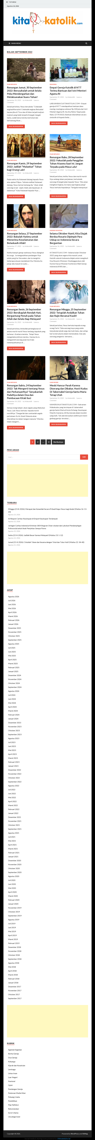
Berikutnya (58, 442)
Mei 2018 (12, 967)
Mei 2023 (12, 750)
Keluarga (11, 1061)
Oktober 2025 (14, 636)
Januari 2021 (13, 856)
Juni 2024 (12, 699)
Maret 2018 (13, 975)
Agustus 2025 (13, 644)
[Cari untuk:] (47, 457)
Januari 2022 (13, 813)
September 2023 (14, 734)
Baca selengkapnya (16, 126)
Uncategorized (14, 1117)
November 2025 (14, 632)
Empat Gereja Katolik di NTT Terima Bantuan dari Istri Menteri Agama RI (68, 90)
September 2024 (14, 687)
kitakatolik (28, 100)
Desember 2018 (14, 947)
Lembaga (12, 1069)
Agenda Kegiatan (56, 230)
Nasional (53, 84)
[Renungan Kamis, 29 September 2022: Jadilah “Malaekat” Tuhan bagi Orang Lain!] (26, 147)
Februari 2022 (13, 809)
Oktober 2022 (14, 778)
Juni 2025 (12, 652)
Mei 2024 (12, 703)
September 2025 (14, 640)
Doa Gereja (12, 1057)
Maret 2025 (13, 663)
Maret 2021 (13, 849)
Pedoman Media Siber (17, 1093)
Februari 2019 (13, 943)
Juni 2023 (12, 746)
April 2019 (12, 935)
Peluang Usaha (14, 1097)
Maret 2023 (13, 758)
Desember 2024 (14, 675)
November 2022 (14, 774)
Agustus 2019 (13, 919)
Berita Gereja (13, 1054)
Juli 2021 (11, 837)
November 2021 (14, 821)
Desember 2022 (14, 770)
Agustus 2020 (13, 876)
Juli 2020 (11, 880)
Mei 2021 (12, 841)
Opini (10, 1085)
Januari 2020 (13, 904)
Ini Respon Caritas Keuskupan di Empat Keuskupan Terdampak (33, 519)
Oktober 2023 (14, 730)
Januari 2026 (13, 624)
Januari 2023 (13, 766)
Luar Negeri (54, 382)
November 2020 (14, 864)
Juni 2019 (12, 927)
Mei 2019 (12, 931)
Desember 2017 (14, 986)
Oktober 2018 (14, 955)
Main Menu (16, 43)
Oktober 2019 (14, 912)
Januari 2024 (13, 719)
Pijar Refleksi (12, 84)
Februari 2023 (13, 762)
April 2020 (12, 892)
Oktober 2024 (14, 683)
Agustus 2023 (13, 738)
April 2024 (12, 707)
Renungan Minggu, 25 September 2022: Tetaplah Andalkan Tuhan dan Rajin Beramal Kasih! (68, 312)
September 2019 (14, 916)
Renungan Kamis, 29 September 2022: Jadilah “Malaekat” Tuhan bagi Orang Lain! (24, 166)
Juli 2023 (11, 742)
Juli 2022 (11, 789)
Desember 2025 (14, 628)
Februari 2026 (13, 620)
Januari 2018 (13, 982)
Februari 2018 (13, 979)
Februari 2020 (13, 900)
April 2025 (12, 659)
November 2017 (14, 990)
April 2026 (12, 612)
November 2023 (14, 726)
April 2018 (12, 971)
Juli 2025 (11, 648)
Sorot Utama (13, 1113)
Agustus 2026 (13, 596)
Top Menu (12, 2)
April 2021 (12, 845)
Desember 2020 (14, 860)
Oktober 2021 (14, 825)
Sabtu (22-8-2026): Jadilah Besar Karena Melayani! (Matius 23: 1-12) (35, 535)
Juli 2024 (11, 695)
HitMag (85, 1134)
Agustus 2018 (13, 963)
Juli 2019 (11, 923)
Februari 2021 (13, 852)
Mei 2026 (12, 608)
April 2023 (12, 754)
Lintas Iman (12, 1073)
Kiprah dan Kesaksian (16, 1065)
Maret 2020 (13, 896)
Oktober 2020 (14, 868)
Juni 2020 (12, 884)
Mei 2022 (12, 797)
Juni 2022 (12, 793)
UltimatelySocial (63, 1138)
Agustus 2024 (13, 691)
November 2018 (14, 951)
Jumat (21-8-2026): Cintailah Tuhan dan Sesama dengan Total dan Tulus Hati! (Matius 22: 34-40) (46, 542)
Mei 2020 (12, 888)
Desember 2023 (14, 722)
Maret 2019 (13, 939)
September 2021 (14, 829)
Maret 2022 (13, 805)
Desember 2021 (14, 817)
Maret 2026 (13, 616)
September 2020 (14, 872)
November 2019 (14, 908)
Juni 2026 (12, 604)
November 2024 (14, 679)
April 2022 (12, 801)
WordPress (75, 1134)
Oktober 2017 (14, 994)
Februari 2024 (13, 715)
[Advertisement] (47, 480)
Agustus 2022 (13, 785)
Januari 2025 (13, 671)
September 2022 (14, 782)
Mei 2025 (12, 655)
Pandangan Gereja (15, 1089)
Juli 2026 (11, 600)
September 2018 (14, 959)
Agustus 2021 (13, 833)
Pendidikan (12, 1101)
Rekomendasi (13, 1109)
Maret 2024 (13, 711)
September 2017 (14, 998)
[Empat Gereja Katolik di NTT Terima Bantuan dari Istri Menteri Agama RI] (69, 71)
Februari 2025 (13, 667)
